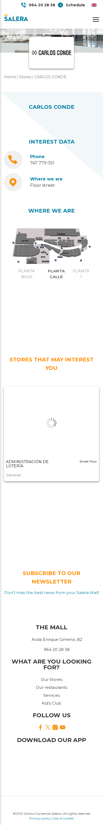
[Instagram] (55, 728)
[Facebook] (40, 728)
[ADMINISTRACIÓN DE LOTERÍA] (51, 423)
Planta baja (26, 273)
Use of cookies (63, 818)
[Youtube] (62, 728)
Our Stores (51, 679)
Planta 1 (81, 273)
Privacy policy (40, 818)
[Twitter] (47, 728)
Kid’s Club (51, 703)
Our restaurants (51, 687)
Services (51, 695)
